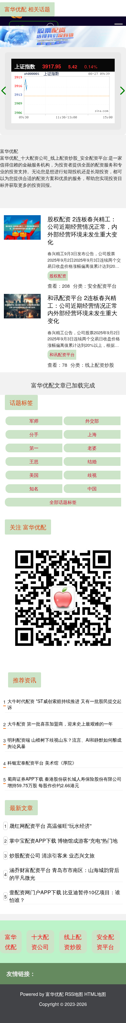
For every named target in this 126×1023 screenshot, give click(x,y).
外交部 (92, 420)
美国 (33, 475)
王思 (33, 461)
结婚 (92, 461)
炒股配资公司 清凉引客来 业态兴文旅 (52, 855)
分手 (33, 434)
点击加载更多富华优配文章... (63, 385)
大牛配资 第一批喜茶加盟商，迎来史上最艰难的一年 (60, 723)
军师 (33, 420)
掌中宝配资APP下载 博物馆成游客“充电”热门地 (63, 840)
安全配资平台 (105, 941)
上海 (92, 434)
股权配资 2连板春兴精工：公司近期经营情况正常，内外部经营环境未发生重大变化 (82, 230)
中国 (92, 488)
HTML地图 (95, 994)
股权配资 (57, 276)
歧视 (92, 475)
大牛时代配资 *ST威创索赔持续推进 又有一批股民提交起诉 (64, 704)
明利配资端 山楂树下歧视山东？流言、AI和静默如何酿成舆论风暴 (64, 743)
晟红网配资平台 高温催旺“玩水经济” (50, 825)
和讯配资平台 (62, 354)
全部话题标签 (63, 502)
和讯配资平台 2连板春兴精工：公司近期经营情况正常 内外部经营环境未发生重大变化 (82, 309)
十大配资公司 (40, 941)
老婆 (92, 448)
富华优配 (10, 941)
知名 (33, 488)
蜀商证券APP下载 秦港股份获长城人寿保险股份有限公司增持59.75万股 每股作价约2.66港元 (64, 782)
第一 (33, 448)
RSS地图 (74, 994)
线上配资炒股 (72, 941)
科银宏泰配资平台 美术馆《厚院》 (42, 762)
